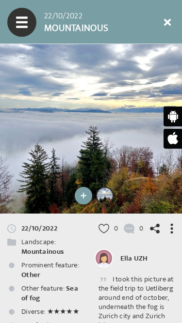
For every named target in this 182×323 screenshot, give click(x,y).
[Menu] (21, 22)
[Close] (167, 22)
